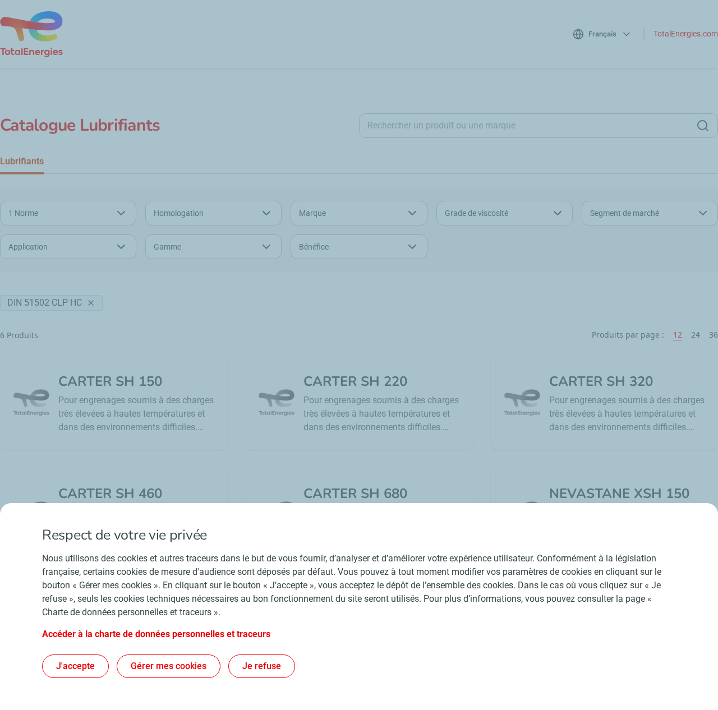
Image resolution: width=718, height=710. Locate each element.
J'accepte (75, 666)
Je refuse (261, 666)
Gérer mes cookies (168, 666)
